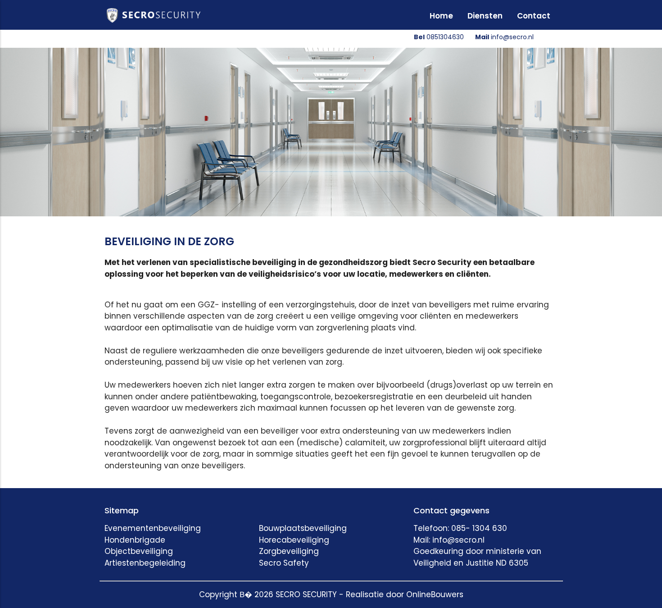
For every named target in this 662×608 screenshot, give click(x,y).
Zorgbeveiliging (289, 551)
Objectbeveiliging (138, 551)
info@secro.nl (504, 36)
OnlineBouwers (434, 594)
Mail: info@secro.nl (449, 540)
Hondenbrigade (134, 540)
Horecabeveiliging (294, 540)
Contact (533, 15)
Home (441, 15)
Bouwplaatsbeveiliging (303, 528)
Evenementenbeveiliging (152, 528)
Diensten (485, 15)
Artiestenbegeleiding (145, 563)
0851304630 (439, 36)
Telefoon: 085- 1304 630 (460, 528)
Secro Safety (284, 563)
